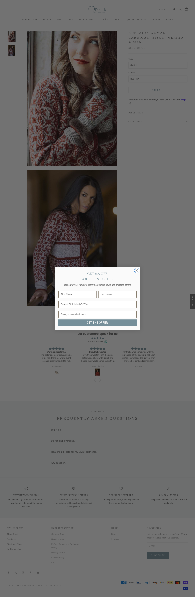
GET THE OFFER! (97, 322)
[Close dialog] (136, 270)
